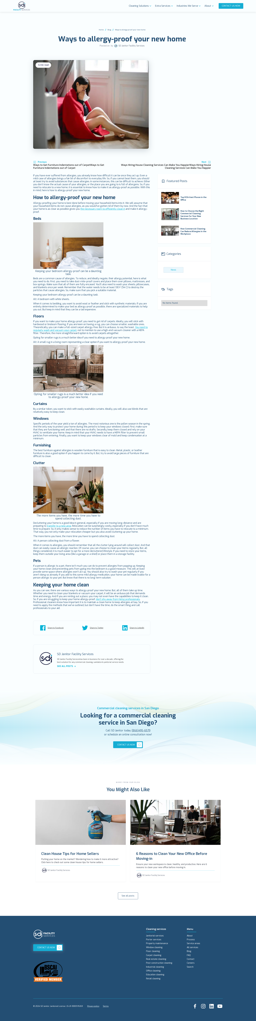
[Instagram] (203, 1006)
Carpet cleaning (153, 955)
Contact (190, 959)
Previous (42, 162)
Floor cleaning (153, 951)
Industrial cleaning (155, 967)
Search (190, 967)
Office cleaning (153, 970)
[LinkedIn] (212, 1006)
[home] (70, 6)
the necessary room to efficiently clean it (102, 208)
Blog (109, 30)
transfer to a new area (59, 525)
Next (204, 162)
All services (192, 947)
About (190, 935)
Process (191, 939)
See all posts (128, 895)
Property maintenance (157, 943)
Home (101, 30)
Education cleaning (155, 974)
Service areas (193, 943)
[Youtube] (220, 1006)
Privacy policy (93, 1006)
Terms (106, 1006)
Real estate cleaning (156, 959)
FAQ (189, 955)
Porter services (153, 939)
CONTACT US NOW (231, 5)
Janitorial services (155, 935)
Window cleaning (154, 947)
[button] (141, 6)
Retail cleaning (153, 978)
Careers (191, 963)
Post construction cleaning (159, 963)
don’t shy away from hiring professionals (118, 599)
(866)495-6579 (141, 730)
